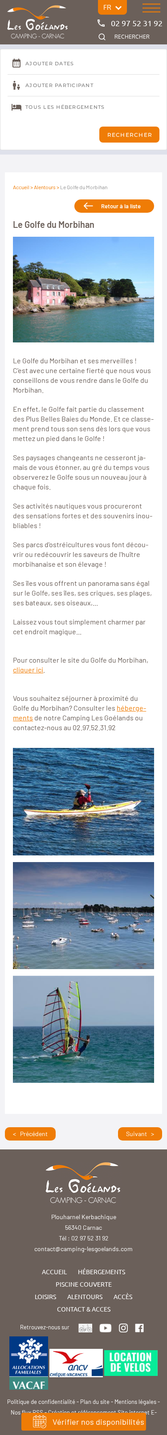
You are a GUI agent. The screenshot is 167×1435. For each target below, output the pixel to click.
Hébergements (101, 1272)
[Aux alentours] (38, 22)
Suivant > (140, 1133)
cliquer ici (28, 669)
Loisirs (45, 1296)
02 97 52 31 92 (137, 23)
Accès (123, 1296)
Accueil (21, 187)
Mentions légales (135, 1401)
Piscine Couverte (84, 1284)
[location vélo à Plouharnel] (131, 1362)
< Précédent (30, 1133)
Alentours (45, 187)
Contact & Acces (83, 1309)
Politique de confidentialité (41, 1401)
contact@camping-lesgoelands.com (83, 1248)
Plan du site (95, 1401)
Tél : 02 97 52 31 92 (84, 1238)
